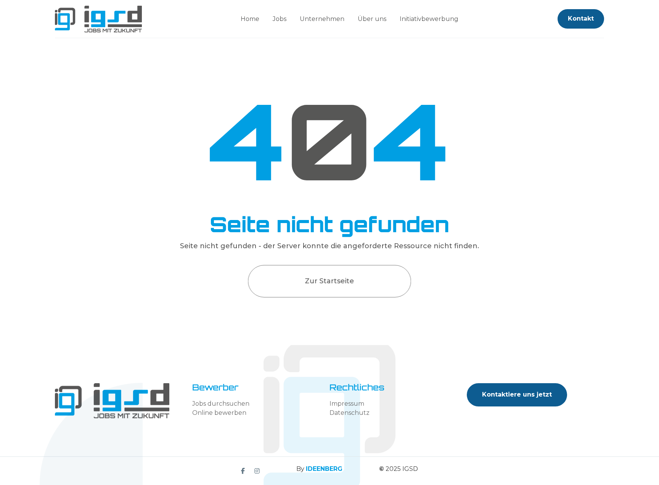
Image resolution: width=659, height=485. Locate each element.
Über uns (372, 18)
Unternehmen (322, 18)
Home (250, 18)
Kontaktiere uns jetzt (517, 394)
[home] (98, 19)
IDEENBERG (324, 468)
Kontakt (581, 18)
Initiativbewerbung (429, 18)
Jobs (279, 18)
